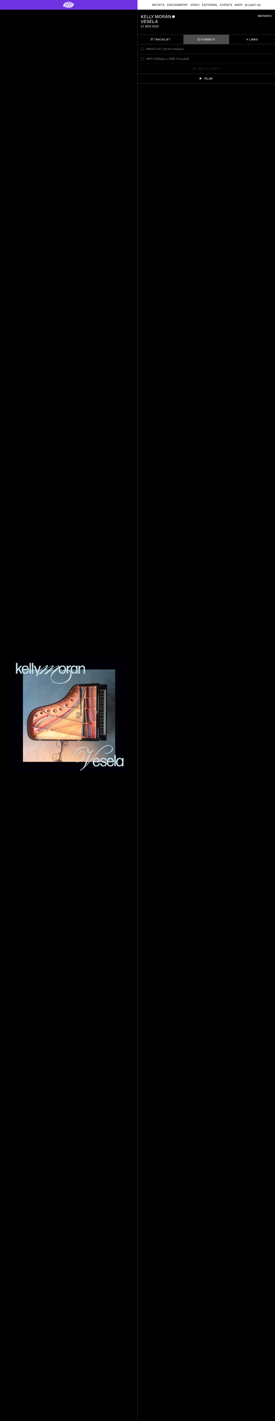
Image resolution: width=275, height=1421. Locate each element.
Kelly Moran (156, 16)
